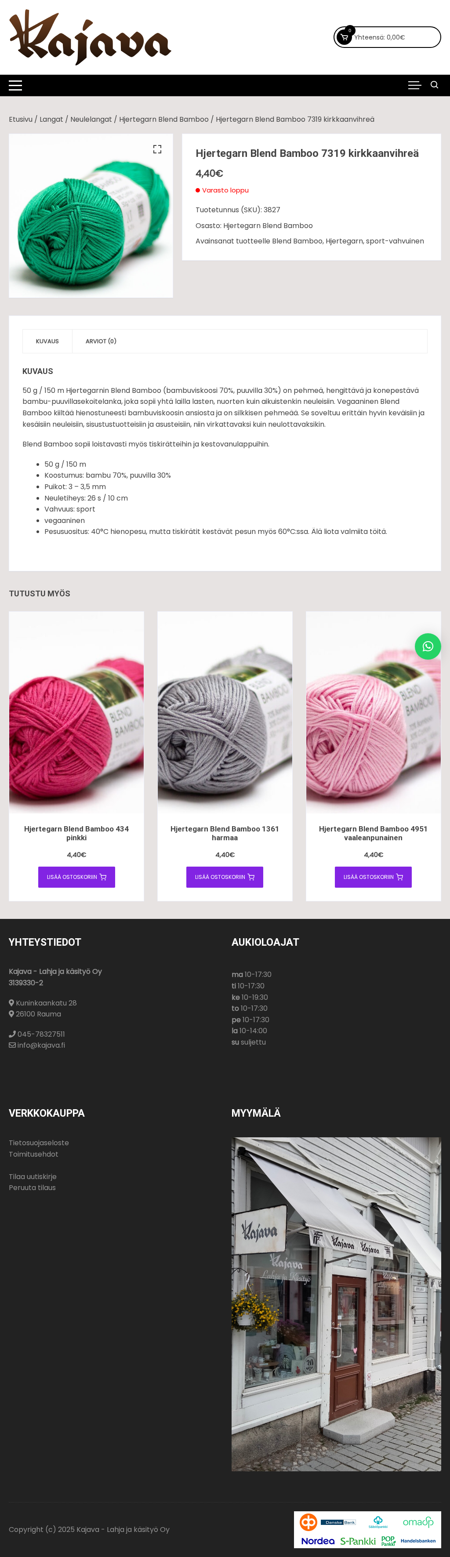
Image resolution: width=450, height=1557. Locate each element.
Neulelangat (91, 119)
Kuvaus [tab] (47, 341)
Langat (51, 119)
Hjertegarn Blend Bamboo (164, 119)
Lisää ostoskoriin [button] (72, 877)
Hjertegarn (344, 241)
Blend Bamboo (297, 241)
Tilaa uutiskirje (33, 1177)
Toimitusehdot (33, 1154)
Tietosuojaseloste (39, 1143)
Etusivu (21, 119)
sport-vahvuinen (395, 241)
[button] (157, 149)
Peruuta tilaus (32, 1188)
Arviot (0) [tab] (101, 341)
